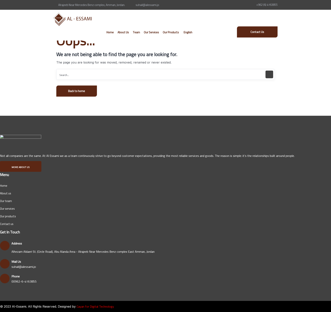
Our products (8, 216)
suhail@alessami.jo (147, 5)
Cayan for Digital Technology (95, 306)
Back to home (76, 91)
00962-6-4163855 (24, 281)
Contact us (6, 224)
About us (5, 193)
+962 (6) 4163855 (267, 4)
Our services (7, 208)
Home (3, 185)
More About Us (21, 167)
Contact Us (257, 32)
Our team (6, 201)
